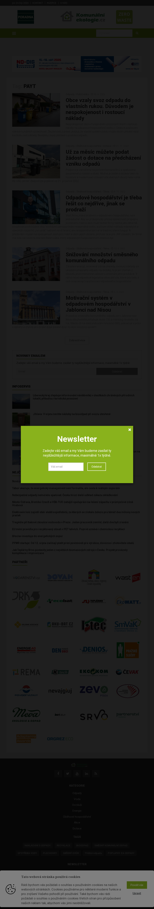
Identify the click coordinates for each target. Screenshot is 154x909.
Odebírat (96, 466)
